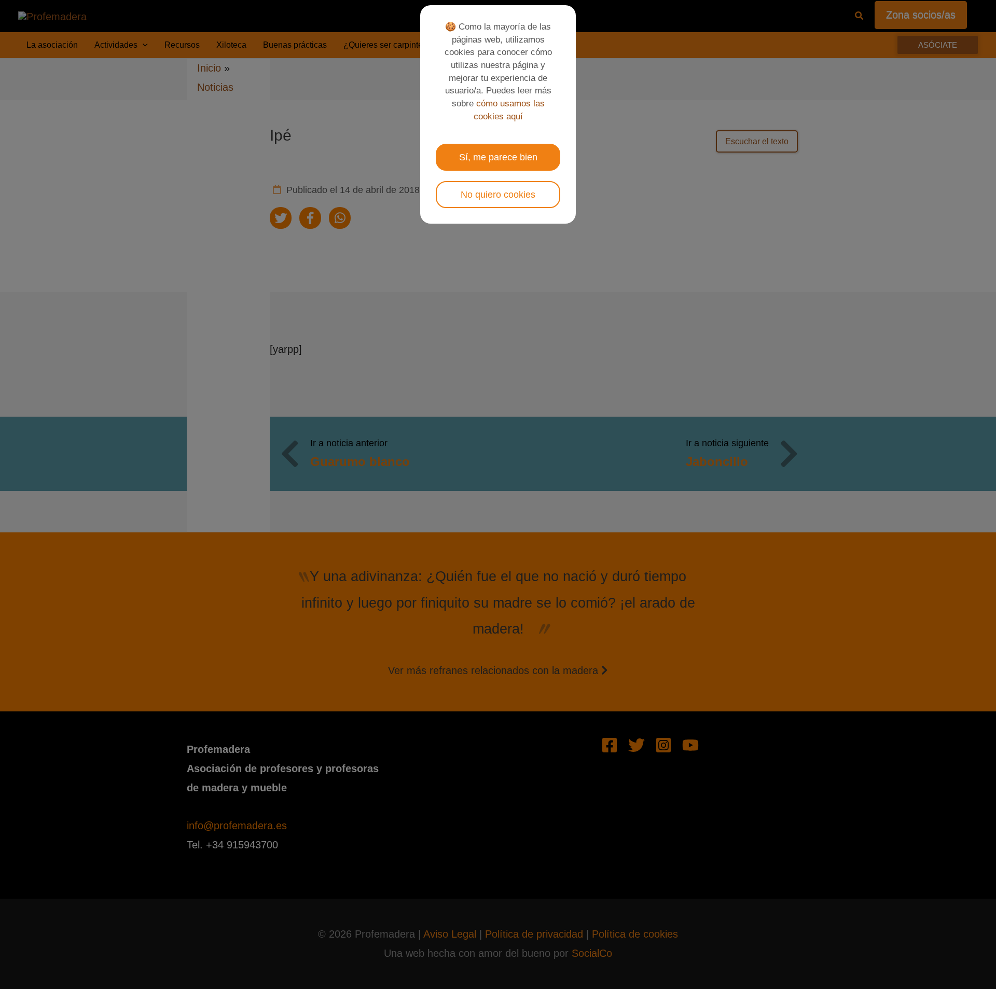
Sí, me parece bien (498, 157)
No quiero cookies (498, 194)
